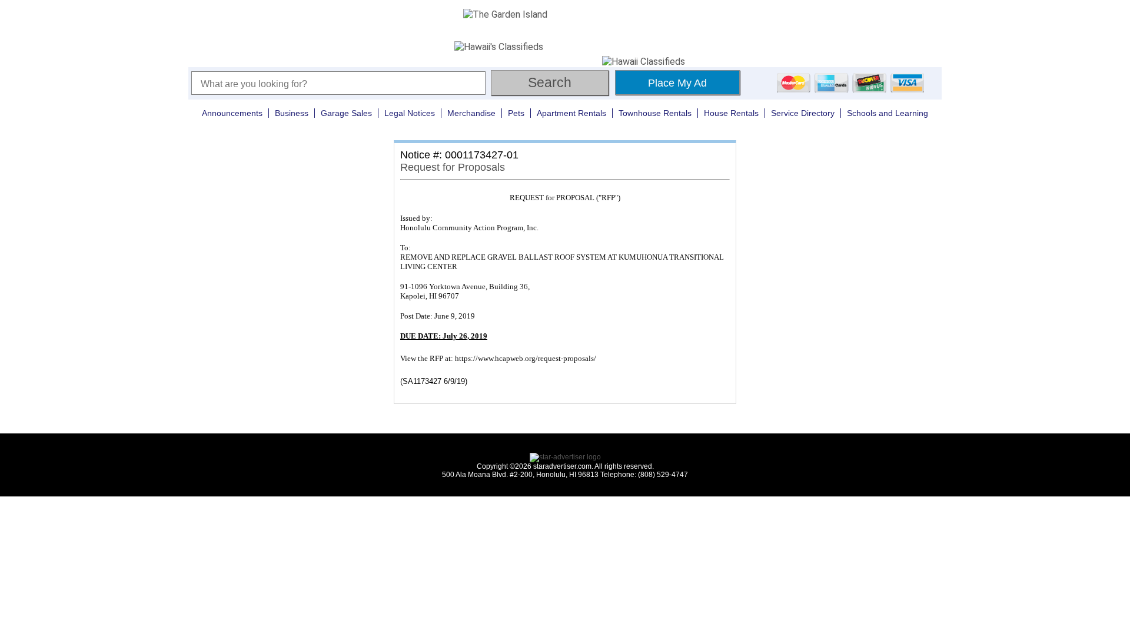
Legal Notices (409, 113)
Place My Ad (677, 83)
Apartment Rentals (571, 113)
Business (291, 113)
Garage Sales (346, 113)
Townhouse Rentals (655, 113)
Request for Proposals (452, 167)
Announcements (232, 113)
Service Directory (803, 113)
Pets (516, 113)
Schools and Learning (887, 113)
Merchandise (471, 113)
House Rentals (731, 113)
